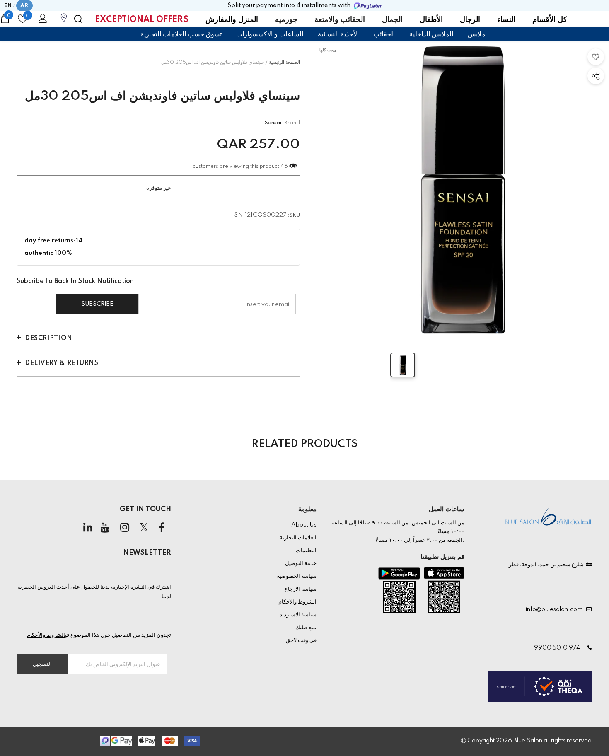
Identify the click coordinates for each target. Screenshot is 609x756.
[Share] (595, 76)
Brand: (291, 123)
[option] (463, 189)
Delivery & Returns (61, 363)
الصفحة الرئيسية (284, 62)
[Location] (64, 22)
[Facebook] (161, 528)
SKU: (294, 215)
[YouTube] (105, 528)
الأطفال (431, 20)
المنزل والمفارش (231, 20)
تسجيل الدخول (41, 21)
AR (24, 5)
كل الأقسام (549, 20)
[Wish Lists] (595, 56)
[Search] (78, 19)
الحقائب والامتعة (339, 20)
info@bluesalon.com (555, 609)
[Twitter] (144, 528)
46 (284, 166)
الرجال (470, 20)
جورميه (286, 20)
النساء (506, 20)
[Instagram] (124, 528)
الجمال (392, 20)
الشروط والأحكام (46, 635)
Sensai (272, 123)
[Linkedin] (87, 528)
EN (8, 5)
